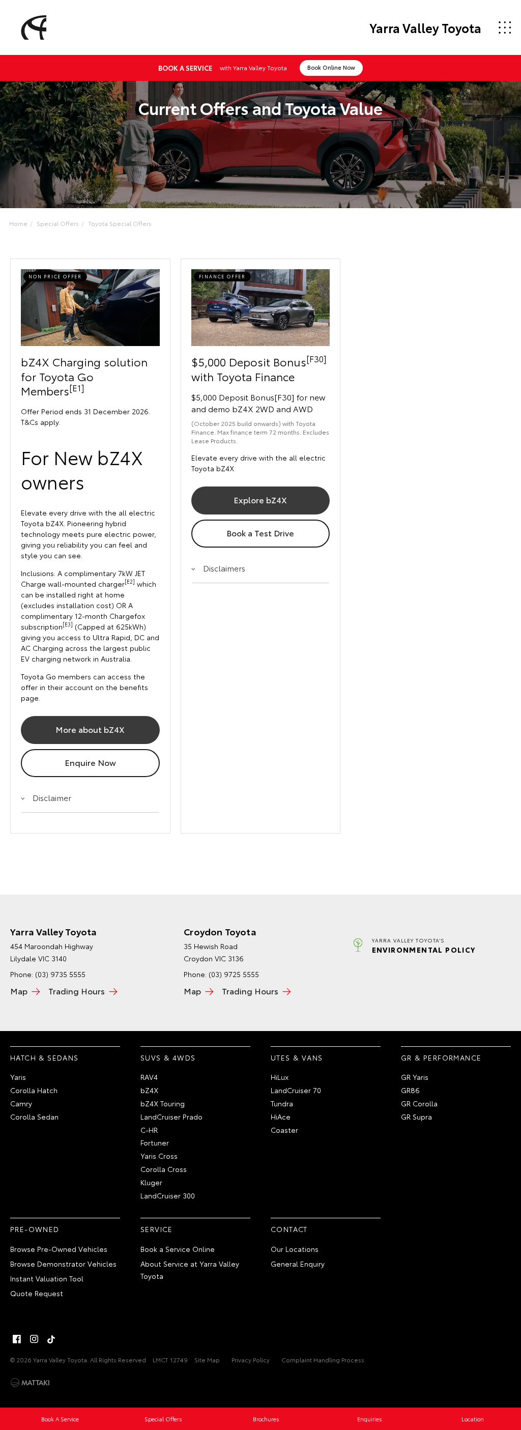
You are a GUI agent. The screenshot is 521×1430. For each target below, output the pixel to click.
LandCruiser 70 (296, 1090)
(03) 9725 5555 (234, 974)
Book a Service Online (177, 1249)
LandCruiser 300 (167, 1195)
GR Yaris (414, 1077)
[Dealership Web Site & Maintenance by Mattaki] (30, 1382)
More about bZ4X (90, 729)
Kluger (151, 1182)
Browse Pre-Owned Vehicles (58, 1249)
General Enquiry (298, 1264)
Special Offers (58, 223)
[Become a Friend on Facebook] (16, 1339)
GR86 (410, 1090)
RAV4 (149, 1077)
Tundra (282, 1103)
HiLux (279, 1077)
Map (18, 990)
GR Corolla (419, 1103)
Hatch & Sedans (44, 1057)
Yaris (18, 1077)
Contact (289, 1229)
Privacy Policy (250, 1359)
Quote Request (36, 1293)
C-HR (149, 1130)
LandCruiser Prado (171, 1116)
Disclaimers (224, 568)
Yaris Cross (159, 1156)
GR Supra (416, 1116)
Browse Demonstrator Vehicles (63, 1264)
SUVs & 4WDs (167, 1057)
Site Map (207, 1359)
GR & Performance (441, 1057)
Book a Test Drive (260, 532)
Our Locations (295, 1249)
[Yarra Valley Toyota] (32, 27)
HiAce (281, 1116)
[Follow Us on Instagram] (34, 1339)
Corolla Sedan (34, 1116)
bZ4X (149, 1090)
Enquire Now (90, 762)
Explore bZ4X (260, 499)
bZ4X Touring (162, 1103)
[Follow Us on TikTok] (51, 1339)
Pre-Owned (35, 1229)
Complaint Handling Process (322, 1359)
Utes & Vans (297, 1057)
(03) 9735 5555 (60, 974)
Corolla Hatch (33, 1090)
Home (18, 223)
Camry (21, 1103)
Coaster (284, 1130)
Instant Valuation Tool (46, 1278)
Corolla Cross (163, 1169)
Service (156, 1229)
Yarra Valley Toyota (425, 27)
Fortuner (154, 1142)
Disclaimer (52, 797)
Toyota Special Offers (120, 223)
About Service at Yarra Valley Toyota (189, 1270)
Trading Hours (76, 990)
